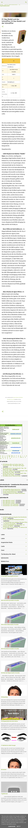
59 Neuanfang (4, 697)
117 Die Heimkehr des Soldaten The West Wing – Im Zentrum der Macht (15, 523)
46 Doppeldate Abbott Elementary (12, 489)
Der (9, 456)
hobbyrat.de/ (15, 429)
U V (24, 457)
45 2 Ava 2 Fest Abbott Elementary (12, 490)
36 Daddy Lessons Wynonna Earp (11, 476)
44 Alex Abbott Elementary (10, 492)
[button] (2, 27)
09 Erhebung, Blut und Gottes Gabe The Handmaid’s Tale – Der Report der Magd (13, 465)
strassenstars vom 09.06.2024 (10, 505)
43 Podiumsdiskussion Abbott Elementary (14, 493)
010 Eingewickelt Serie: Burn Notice (9, 721)
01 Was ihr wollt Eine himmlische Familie (13, 519)
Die (12, 456)
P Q (10, 457)
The (21, 457)
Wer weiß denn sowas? (9, 500)
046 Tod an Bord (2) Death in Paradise (10, 600)
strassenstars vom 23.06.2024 (10, 504)
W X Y (3, 458)
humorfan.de (15, 443)
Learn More (11, 826)
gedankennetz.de (15, 438)
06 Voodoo (3, 769)
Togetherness (4, 793)
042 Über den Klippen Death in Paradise (10, 672)
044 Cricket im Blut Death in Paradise (10, 624)
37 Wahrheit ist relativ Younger (8, 745)
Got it (18, 826)
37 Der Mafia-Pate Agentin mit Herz (9, 576)
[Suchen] (26, 2)
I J (23, 456)
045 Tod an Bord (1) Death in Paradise (10, 648)
